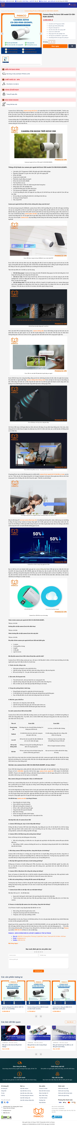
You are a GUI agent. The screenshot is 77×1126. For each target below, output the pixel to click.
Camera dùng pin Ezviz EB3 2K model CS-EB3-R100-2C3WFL (37, 1008)
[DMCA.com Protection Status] (6, 1119)
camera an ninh (21, 798)
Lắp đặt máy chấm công (26, 1093)
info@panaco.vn (7, 1110)
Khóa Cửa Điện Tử (43, 1093)
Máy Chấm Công (43, 1095)
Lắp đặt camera (24, 1088)
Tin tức (2, 1093)
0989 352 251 (6, 1112)
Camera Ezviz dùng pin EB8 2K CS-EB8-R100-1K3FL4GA (62, 1008)
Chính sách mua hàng (63, 1090)
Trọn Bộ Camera (43, 1097)
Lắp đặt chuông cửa (25, 1097)
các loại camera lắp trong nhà (28, 520)
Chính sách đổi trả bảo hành (65, 1093)
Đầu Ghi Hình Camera (44, 1090)
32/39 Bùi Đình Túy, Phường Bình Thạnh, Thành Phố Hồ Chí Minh (13, 1107)
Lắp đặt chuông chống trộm (27, 1100)
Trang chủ (4, 11)
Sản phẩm (10, 11)
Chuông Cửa (42, 1100)
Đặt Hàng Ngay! (13, 943)
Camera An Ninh (19, 11)
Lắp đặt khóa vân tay (25, 1090)
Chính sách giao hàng (63, 1095)
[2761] (72, 46)
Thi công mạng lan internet (26, 1095)
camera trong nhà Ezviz (30, 110)
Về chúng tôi (4, 1088)
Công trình (3, 1090)
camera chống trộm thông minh (36, 380)
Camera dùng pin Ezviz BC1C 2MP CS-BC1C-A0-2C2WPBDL (13, 1008)
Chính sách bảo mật (63, 1088)
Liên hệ (3, 1095)
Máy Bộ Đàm (42, 1102)
